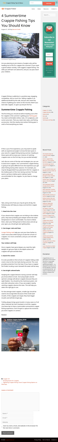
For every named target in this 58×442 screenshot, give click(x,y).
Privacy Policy (37, 439)
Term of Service (46, 439)
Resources (46, 9)
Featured (45, 114)
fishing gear (33, 116)
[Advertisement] (20, 85)
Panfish (44, 118)
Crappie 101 (6, 379)
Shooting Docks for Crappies (11, 380)
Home (33, 9)
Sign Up (49, 64)
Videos (39, 9)
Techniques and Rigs (48, 120)
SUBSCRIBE (48, 3)
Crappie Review (46, 112)
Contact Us (54, 9)
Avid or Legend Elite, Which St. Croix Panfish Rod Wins (48, 160)
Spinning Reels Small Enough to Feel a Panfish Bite (49, 176)
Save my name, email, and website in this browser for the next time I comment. (20, 427)
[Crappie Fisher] (9, 9)
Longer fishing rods (7, 232)
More (44, 116)
